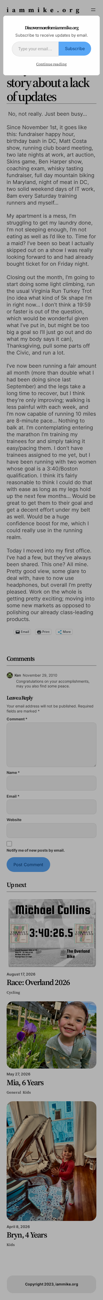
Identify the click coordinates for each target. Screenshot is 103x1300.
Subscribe (75, 48)
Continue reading (51, 64)
